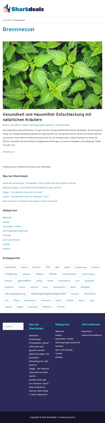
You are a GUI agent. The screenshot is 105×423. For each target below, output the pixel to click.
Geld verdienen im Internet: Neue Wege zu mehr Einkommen (30, 201)
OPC (7, 300)
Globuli (50, 280)
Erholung (95, 267)
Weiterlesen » (9, 151)
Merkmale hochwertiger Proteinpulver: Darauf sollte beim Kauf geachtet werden (39, 183)
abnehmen (10, 267)
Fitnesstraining (88, 274)
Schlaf (58, 300)
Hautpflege (89, 280)
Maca (45, 287)
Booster (37, 267)
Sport (81, 300)
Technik (6, 244)
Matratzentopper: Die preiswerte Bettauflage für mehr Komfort (32, 187)
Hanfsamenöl (64, 280)
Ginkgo (39, 280)
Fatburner (26, 274)
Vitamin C (47, 306)
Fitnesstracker (69, 274)
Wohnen (6, 248)
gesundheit (24, 280)
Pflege (16, 300)
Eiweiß (67, 267)
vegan (20, 306)
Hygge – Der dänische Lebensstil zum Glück (22, 192)
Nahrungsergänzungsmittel (41, 125)
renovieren (46, 300)
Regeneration (30, 300)
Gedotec (8, 280)
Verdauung (32, 306)
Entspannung (80, 267)
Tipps (91, 300)
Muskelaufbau (59, 287)
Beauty (6, 125)
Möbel (73, 287)
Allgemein (7, 217)
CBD (48, 267)
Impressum (86, 331)
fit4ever (40, 274)
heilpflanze (9, 287)
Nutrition (7, 235)
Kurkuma (34, 287)
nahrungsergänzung (15, 293)
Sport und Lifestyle (11, 239)
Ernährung (11, 274)
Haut (77, 280)
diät (57, 267)
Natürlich (75, 294)
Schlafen (70, 300)
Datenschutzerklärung (91, 335)
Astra (72, 417)
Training (8, 306)
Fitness (53, 274)
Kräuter (22, 287)
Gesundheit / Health (19, 125)
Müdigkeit (85, 287)
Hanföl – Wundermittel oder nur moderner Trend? (26, 196)
